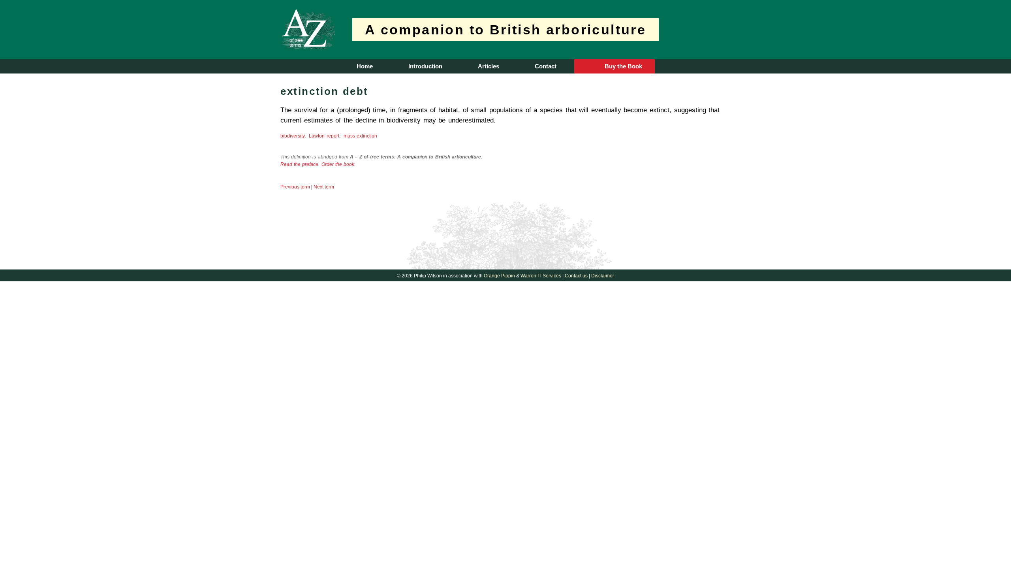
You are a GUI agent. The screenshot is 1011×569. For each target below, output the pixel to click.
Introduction (425, 66)
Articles (488, 66)
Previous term (295, 187)
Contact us (576, 276)
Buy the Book (623, 66)
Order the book (337, 164)
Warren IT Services (541, 276)
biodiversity (292, 136)
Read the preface (299, 164)
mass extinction (360, 136)
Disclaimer (602, 276)
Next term (324, 187)
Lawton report (324, 136)
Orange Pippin (499, 276)
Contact (545, 66)
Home (365, 66)
